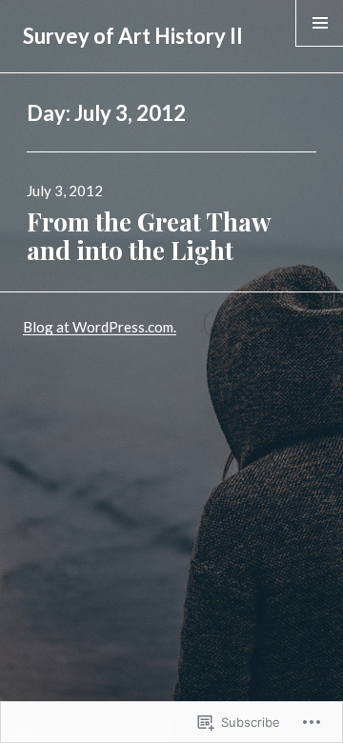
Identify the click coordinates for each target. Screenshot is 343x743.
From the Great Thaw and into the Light (148, 236)
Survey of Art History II (133, 36)
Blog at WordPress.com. (99, 326)
